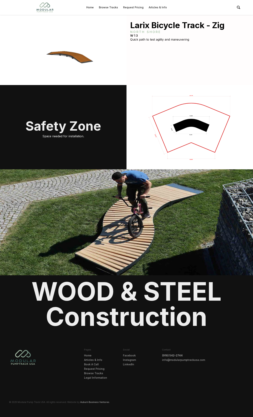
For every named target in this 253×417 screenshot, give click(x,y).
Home (90, 7)
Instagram (129, 359)
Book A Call (91, 364)
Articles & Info (158, 7)
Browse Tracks (108, 7)
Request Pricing (133, 7)
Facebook (129, 355)
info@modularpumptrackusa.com (183, 359)
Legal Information (95, 377)
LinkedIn (128, 364)
